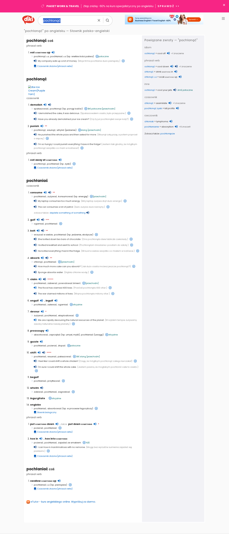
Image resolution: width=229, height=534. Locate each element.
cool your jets (164, 90)
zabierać (52, 283)
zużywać (52, 196)
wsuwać (51, 356)
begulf (34, 377)
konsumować (65, 196)
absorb (35, 258)
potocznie (104, 56)
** (46, 126)
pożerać (52, 345)
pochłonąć (39, 40)
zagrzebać (64, 391)
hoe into (56, 438)
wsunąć (51, 130)
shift (33, 352)
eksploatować (66, 315)
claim (33, 279)
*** (47, 220)
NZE (88, 442)
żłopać (62, 345)
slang (84, 130)
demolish (36, 104)
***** (50, 279)
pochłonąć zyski (153, 108)
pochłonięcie (167, 133)
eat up (40, 52)
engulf (34, 300)
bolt (32, 230)
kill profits (170, 108)
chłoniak (149, 121)
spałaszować (41, 108)
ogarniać (39, 223)
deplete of (67, 212)
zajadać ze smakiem (69, 442)
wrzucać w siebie (43, 234)
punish (34, 126)
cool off (161, 53)
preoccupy (37, 330)
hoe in (34, 438)
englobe (35, 404)
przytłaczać (53, 381)
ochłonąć (150, 53)
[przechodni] (108, 108)
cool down (163, 66)
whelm (34, 388)
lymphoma (162, 121)
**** (49, 353)
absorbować (41, 334)
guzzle (34, 341)
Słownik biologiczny (46, 412)
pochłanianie (152, 126)
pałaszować (64, 356)
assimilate (161, 103)
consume (36, 192)
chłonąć (38, 261)
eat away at (43, 160)
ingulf (49, 300)
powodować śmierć (70, 283)
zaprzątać (55, 334)
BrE (89, 108)
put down (42, 424)
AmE (180, 90)
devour (35, 311)
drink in (164, 71)
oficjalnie (77, 304)
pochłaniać (58, 56)
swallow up (43, 481)
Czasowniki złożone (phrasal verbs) (55, 66)
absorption (167, 126)
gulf (32, 219)
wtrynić (60, 130)
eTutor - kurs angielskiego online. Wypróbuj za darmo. (63, 501)
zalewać (52, 304)
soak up (168, 77)
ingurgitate (37, 398)
